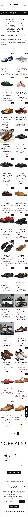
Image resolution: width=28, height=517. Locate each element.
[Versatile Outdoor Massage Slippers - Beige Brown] (21, 319)
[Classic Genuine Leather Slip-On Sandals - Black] (6, 265)
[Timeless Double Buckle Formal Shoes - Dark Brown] (6, 371)
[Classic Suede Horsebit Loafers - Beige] (20, 371)
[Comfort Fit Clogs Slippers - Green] (9, 345)
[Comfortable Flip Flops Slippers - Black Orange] (4, 318)
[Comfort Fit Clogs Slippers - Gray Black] (6, 345)
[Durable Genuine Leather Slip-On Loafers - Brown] (5, 212)
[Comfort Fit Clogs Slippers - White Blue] (7, 345)
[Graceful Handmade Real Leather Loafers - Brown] (6, 156)
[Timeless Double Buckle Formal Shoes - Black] (7, 371)
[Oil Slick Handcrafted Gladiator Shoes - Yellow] (5, 425)
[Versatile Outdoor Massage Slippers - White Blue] (22, 319)
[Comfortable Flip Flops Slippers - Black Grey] (6, 318)
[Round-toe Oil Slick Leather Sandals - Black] (22, 398)
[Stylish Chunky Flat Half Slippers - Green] (21, 183)
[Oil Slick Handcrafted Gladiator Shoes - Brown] (7, 425)
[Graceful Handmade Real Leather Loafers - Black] (7, 156)
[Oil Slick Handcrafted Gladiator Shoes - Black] (8, 425)
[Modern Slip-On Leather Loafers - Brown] (6, 127)
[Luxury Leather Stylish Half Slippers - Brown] (20, 345)
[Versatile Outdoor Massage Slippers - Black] (17, 319)
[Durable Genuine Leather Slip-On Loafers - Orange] (7, 212)
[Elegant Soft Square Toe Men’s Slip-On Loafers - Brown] (20, 212)
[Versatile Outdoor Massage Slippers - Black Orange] (19, 319)
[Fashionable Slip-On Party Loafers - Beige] (20, 100)
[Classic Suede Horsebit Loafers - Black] (21, 371)
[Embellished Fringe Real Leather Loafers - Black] (6, 184)
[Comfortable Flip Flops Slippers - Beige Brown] (7, 318)
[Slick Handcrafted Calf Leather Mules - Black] (21, 424)
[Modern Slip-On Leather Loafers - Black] (7, 127)
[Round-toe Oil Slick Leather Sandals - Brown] (21, 398)
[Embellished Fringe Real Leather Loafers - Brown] (7, 184)
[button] (26, 411)
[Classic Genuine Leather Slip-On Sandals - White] (7, 265)
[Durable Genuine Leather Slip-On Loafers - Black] (8, 212)
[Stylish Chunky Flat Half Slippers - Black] (20, 183)
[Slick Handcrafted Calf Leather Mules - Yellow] (20, 424)
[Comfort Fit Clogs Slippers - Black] (4, 345)
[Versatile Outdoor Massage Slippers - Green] (24, 319)
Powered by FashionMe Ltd (14, 515)
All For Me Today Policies (13, 481)
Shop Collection (14, 472)
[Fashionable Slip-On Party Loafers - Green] (21, 100)
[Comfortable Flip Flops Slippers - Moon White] (9, 318)
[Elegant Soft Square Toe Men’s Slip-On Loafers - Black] (21, 212)
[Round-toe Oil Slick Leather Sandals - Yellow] (19, 398)
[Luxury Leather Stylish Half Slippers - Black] (21, 345)
